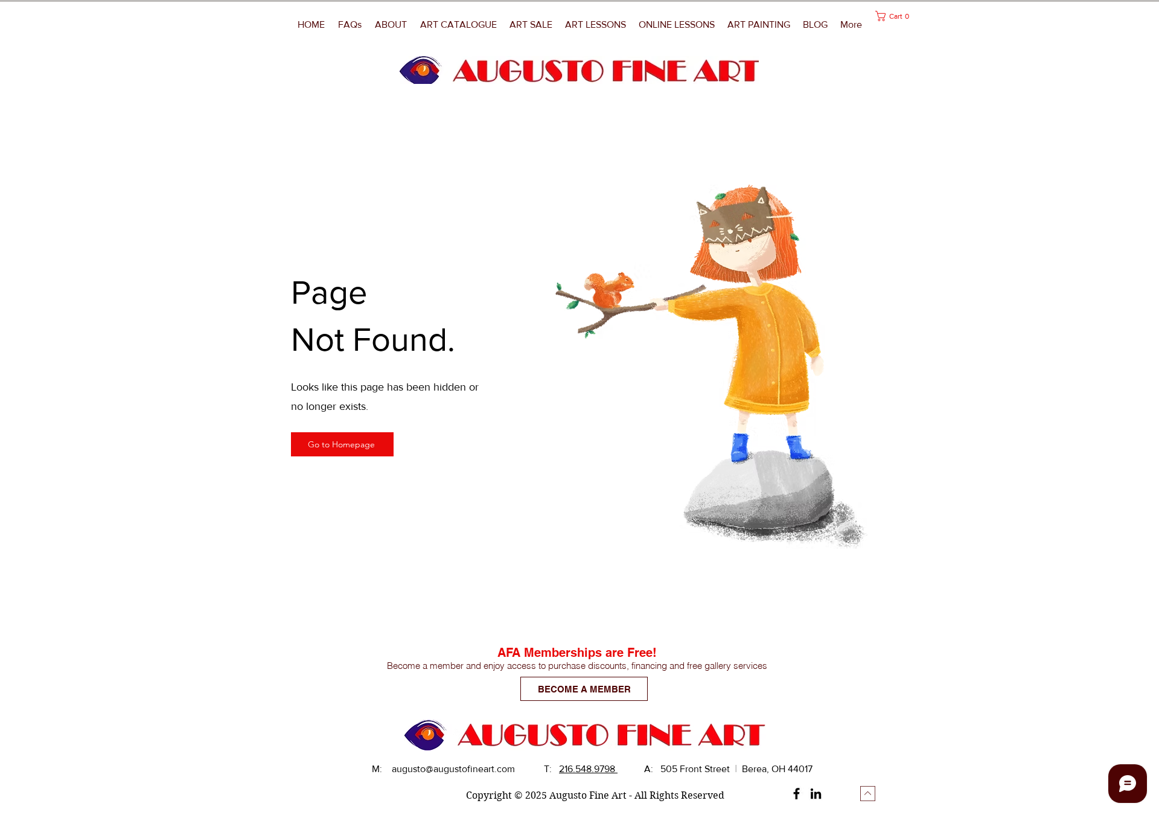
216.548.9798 (588, 769)
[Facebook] (796, 793)
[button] (759, 25)
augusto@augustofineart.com (453, 769)
